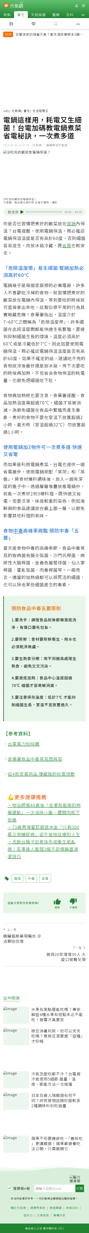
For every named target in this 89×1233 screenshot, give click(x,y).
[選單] (83, 6)
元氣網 (16, 111)
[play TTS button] (22, 212)
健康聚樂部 (37, 1208)
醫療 (56, 14)
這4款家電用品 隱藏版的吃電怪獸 (41, 774)
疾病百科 (72, 1208)
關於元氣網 (18, 1208)
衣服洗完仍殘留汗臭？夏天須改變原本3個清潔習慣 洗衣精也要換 (49, 35)
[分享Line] (33, 23)
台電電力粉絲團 (24, 744)
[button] (83, 15)
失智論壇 (38, 14)
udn (6, 111)
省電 (66, 245)
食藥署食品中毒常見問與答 (35, 759)
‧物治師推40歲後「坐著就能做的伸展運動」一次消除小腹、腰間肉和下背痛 (44, 812)
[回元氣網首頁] (16, 5)
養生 (21, 14)
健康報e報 (21, 1188)
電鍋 (71, 223)
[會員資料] (76, 6)
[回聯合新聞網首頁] (6, 6)
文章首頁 (43, 1215)
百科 (69, 14)
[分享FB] (11, 23)
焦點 (7, 14)
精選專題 (56, 1208)
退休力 (28, 1215)
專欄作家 (59, 1215)
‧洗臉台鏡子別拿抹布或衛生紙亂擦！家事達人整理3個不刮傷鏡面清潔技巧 (43, 848)
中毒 (18, 530)
